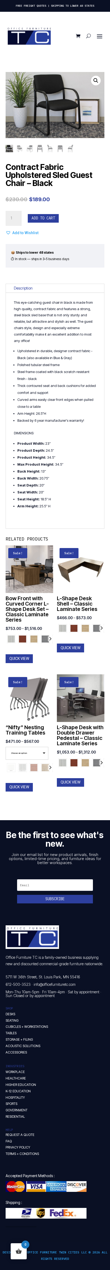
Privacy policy (18, 1147)
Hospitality (15, 1098)
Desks (10, 1014)
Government (17, 1110)
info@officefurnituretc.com (55, 984)
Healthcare (16, 1078)
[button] (96, 80)
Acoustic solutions (23, 1046)
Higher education (21, 1085)
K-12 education (18, 1091)
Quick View (19, 658)
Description (23, 288)
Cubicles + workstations (27, 1027)
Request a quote (20, 1135)
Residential (15, 1117)
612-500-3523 (18, 984)
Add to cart (43, 218)
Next (50, 638)
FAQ (9, 1141)
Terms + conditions (22, 1154)
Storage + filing (19, 1039)
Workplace (15, 1072)
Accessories (16, 1052)
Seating (12, 1020)
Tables (11, 1033)
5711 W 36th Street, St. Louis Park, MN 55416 (43, 977)
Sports (11, 1104)
